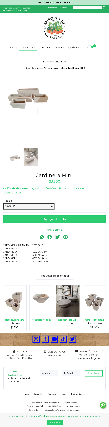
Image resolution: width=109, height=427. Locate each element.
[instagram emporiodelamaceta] (36, 339)
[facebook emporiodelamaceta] (45, 339)
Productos (28, 47)
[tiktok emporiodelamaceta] (63, 339)
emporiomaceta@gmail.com (15, 10)
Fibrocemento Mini (54, 68)
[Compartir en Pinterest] (65, 237)
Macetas (37, 68)
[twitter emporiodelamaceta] (72, 339)
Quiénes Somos (78, 47)
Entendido (54, 422)
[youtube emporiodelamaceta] (54, 339)
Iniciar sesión (64, 7)
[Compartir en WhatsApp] (42, 237)
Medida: (7, 200)
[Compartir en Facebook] (49, 237)
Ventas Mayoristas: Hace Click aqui (54, 2)
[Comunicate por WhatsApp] (103, 405)
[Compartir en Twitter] (57, 237)
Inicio (13, 47)
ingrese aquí (74, 410)
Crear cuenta (51, 7)
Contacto (45, 47)
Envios (60, 47)
